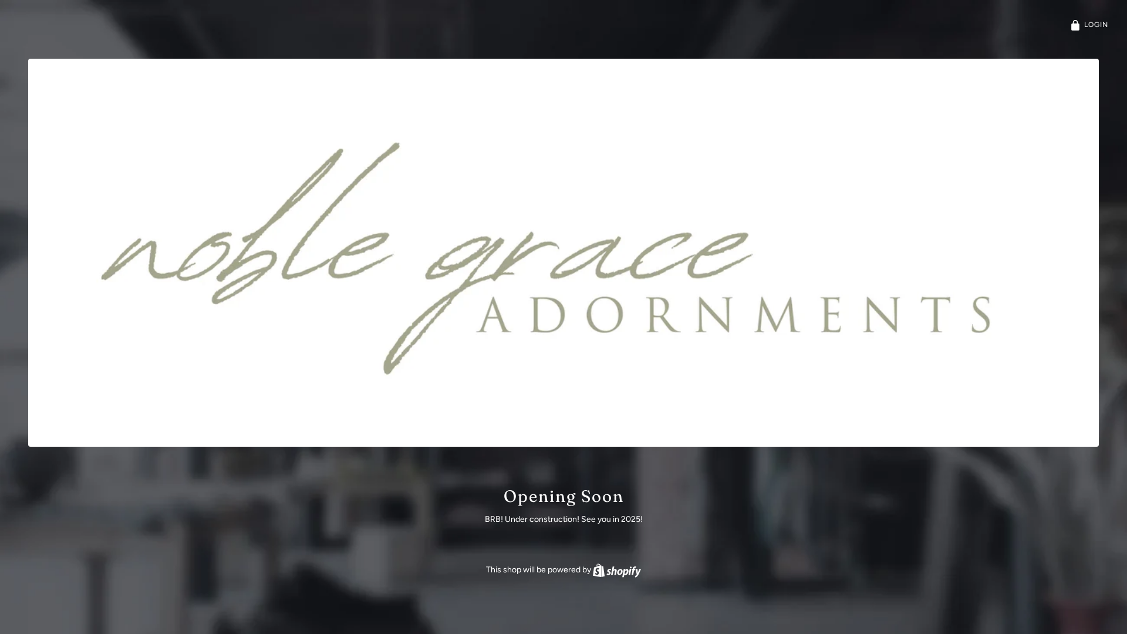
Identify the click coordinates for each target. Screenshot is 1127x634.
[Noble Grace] (563, 253)
